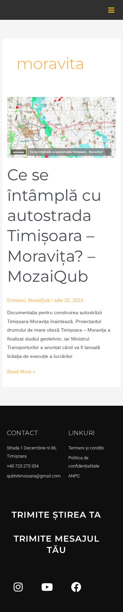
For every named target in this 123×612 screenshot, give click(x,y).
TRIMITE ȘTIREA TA (56, 515)
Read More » (21, 370)
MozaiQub (39, 300)
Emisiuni (16, 300)
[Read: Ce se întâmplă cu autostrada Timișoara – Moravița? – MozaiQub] (61, 126)
